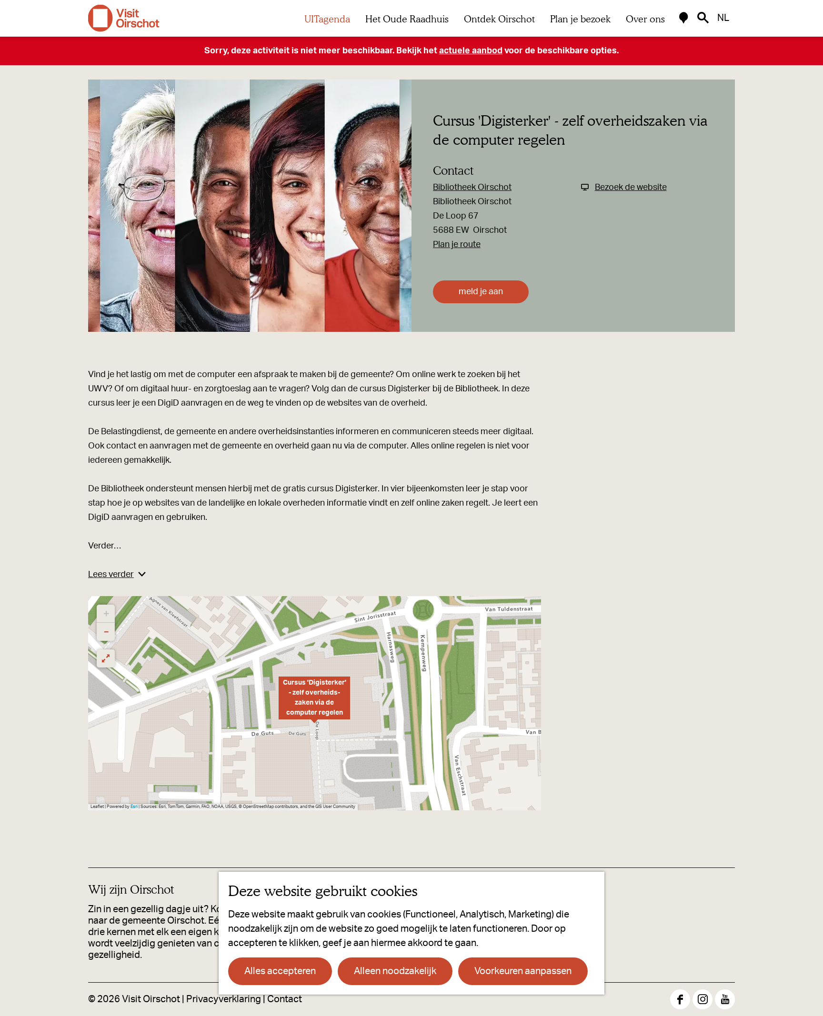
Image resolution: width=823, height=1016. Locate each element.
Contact (284, 999)
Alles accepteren (280, 971)
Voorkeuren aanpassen (523, 971)
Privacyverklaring (223, 999)
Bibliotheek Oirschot (472, 187)
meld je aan (481, 292)
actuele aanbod (470, 51)
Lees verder (111, 574)
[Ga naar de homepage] (124, 18)
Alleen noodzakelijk (395, 971)
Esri (134, 807)
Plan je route (457, 244)
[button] (314, 703)
